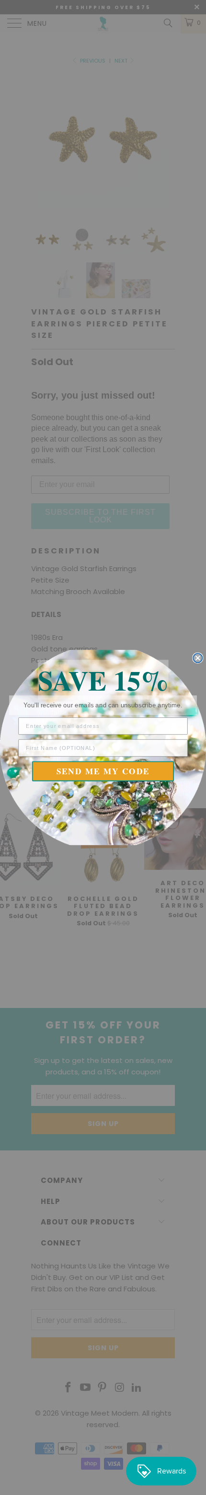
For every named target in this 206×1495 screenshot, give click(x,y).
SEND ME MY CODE (103, 771)
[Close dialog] (197, 657)
